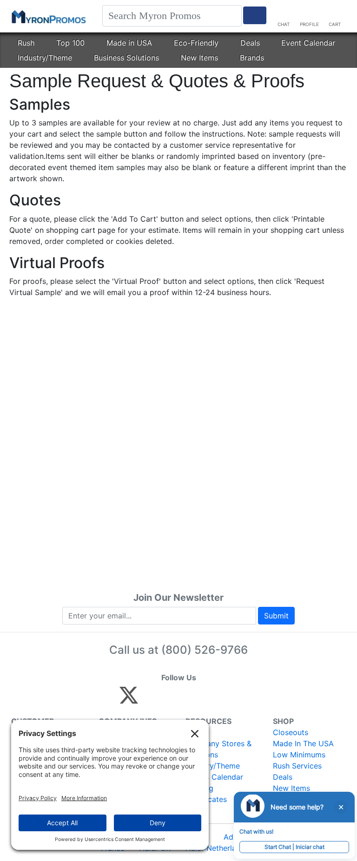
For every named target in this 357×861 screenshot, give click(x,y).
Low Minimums (299, 754)
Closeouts (290, 732)
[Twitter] (129, 699)
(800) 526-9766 (204, 650)
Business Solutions (126, 57)
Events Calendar (214, 777)
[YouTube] (231, 699)
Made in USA (129, 42)
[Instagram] (191, 699)
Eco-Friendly (196, 42)
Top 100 (70, 42)
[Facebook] (151, 699)
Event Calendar (308, 42)
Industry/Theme (45, 57)
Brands (252, 57)
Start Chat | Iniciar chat (294, 846)
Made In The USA (303, 743)
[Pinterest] (171, 699)
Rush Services (297, 765)
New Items (199, 57)
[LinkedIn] (211, 699)
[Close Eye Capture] (341, 807)
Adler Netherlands (217, 848)
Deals (250, 42)
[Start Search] (254, 15)
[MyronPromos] (47, 16)
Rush (26, 42)
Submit (276, 615)
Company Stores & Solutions (218, 749)
